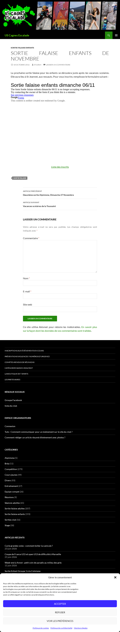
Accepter (60, 603)
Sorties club (10, 519)
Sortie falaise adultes (15, 508)
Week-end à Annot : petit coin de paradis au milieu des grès (33, 562)
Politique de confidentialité (61, 628)
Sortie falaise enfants (22, 48)
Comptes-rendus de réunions (19, 362)
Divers (8, 480)
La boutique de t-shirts (16, 374)
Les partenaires (12, 379)
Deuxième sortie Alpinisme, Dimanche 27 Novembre (48, 193)
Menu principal (116, 35)
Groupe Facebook (13, 400)
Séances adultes (12, 503)
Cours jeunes (11, 474)
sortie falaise (19, 178)
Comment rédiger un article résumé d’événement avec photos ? (35, 437)
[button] (115, 577)
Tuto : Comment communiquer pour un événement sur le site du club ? (38, 431)
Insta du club (11, 405)
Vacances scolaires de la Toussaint (39, 204)
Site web (27, 304)
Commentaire (31, 238)
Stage (7, 525)
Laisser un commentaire (58, 65)
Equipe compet (12, 491)
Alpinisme (10, 458)
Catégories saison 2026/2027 (19, 368)
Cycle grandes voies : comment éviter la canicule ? (29, 545)
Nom (26, 278)
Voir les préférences (60, 621)
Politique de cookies (41, 628)
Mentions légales (81, 628)
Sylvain (37, 65)
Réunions (9, 497)
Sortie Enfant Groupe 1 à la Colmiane (22, 571)
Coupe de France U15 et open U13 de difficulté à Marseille (33, 554)
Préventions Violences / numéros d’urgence (27, 356)
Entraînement (11, 486)
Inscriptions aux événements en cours (24, 350)
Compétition (11, 469)
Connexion (10, 426)
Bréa (7, 463)
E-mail (27, 291)
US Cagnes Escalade (17, 35)
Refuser (60, 612)
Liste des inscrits (60, 166)
